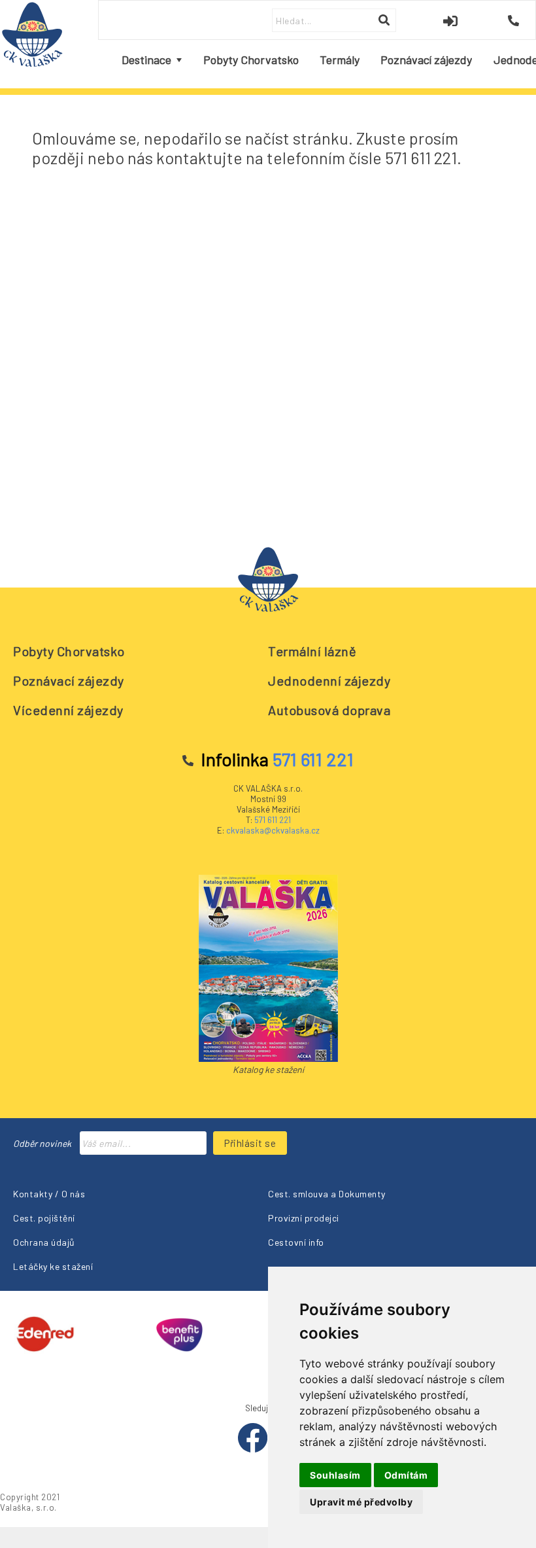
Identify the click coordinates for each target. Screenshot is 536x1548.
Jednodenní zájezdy (329, 680)
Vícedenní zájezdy (68, 710)
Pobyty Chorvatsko (69, 651)
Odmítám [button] (406, 1475)
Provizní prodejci (303, 1217)
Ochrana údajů (44, 1242)
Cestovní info (296, 1242)
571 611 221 (272, 820)
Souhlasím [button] (335, 1475)
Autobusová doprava (329, 710)
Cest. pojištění (44, 1217)
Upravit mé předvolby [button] (361, 1501)
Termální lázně (312, 651)
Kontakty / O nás (49, 1193)
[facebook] (253, 1449)
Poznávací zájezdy (68, 680)
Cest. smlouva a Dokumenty (327, 1193)
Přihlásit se (250, 1143)
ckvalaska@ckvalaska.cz (273, 830)
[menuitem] (151, 60)
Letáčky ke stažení (53, 1266)
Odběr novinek (42, 1143)
